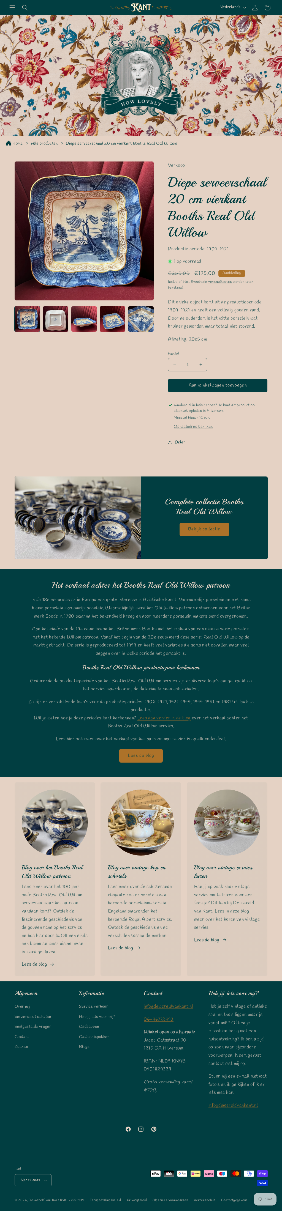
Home (17, 143)
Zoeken (21, 1047)
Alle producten (44, 143)
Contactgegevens (234, 1200)
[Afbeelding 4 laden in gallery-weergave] (112, 319)
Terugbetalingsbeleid (105, 1200)
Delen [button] (180, 442)
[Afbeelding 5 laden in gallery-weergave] (141, 319)
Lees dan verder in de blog (164, 718)
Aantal (173, 353)
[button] (12, 7)
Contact (22, 1037)
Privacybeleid (137, 1200)
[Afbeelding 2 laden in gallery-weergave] (56, 319)
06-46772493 (158, 1019)
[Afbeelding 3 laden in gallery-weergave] (84, 319)
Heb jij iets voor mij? (97, 1017)
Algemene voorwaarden (170, 1200)
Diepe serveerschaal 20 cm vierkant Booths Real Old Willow (121, 143)
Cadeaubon (89, 1026)
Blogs (84, 1047)
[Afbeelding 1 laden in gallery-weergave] (27, 319)
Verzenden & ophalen (33, 1017)
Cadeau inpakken (94, 1037)
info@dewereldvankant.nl (168, 1006)
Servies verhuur (93, 1006)
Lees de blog (141, 755)
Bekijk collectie (204, 529)
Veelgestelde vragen (33, 1026)
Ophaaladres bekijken (193, 426)
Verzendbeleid (205, 1200)
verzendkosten (220, 282)
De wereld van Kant (44, 1200)
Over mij (22, 1006)
